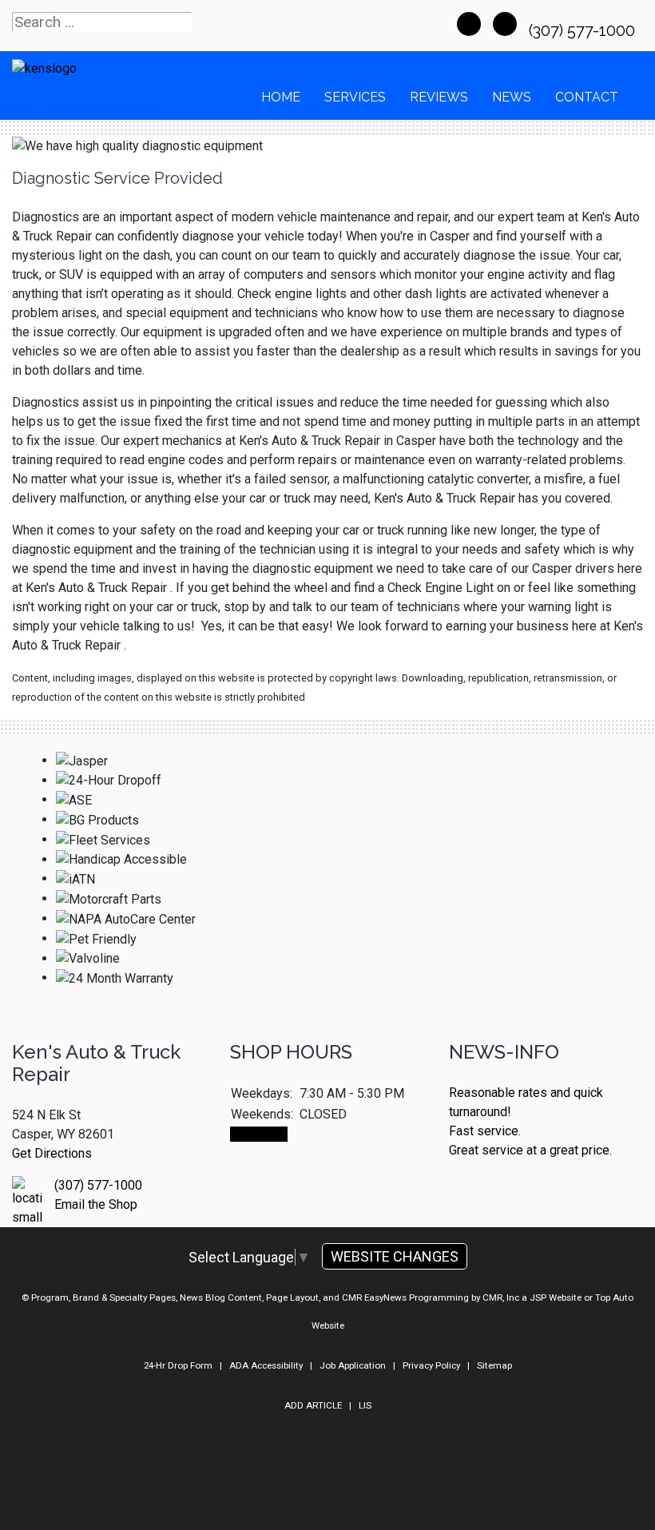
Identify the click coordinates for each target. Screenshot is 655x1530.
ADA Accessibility (266, 1365)
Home (280, 97)
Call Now (259, 1134)
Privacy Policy (431, 1365)
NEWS (511, 97)
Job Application (353, 1365)
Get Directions (52, 1153)
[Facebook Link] (469, 24)
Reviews (439, 97)
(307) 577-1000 (584, 30)
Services (355, 97)
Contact (586, 97)
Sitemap (494, 1365)
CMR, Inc (500, 1297)
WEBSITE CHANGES (394, 1256)
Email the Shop (95, 1204)
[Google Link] (505, 24)
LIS (365, 1405)
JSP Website (556, 1297)
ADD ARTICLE (313, 1405)
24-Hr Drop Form (178, 1365)
